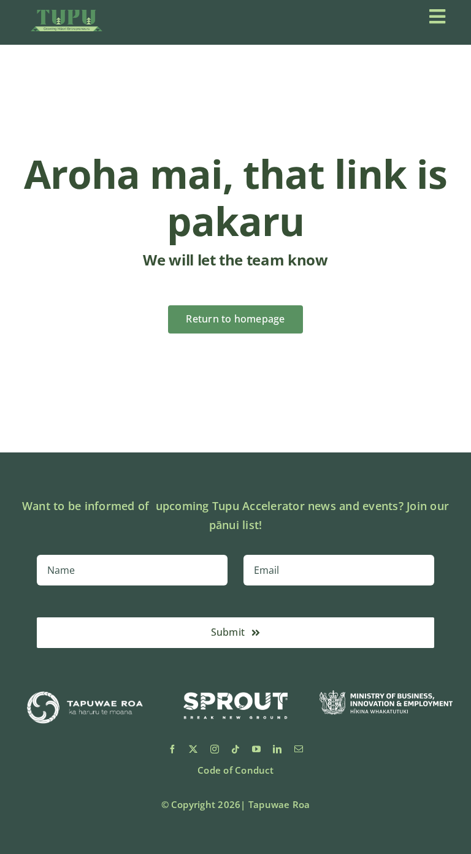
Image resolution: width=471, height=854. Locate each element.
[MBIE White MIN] (386, 695)
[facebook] (172, 749)
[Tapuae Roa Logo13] (84, 687)
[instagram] (214, 749)
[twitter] (193, 749)
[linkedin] (277, 749)
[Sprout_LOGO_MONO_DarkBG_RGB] (235, 687)
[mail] (298, 749)
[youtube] (256, 749)
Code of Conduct (235, 770)
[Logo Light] (66, 14)
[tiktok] (235, 749)
